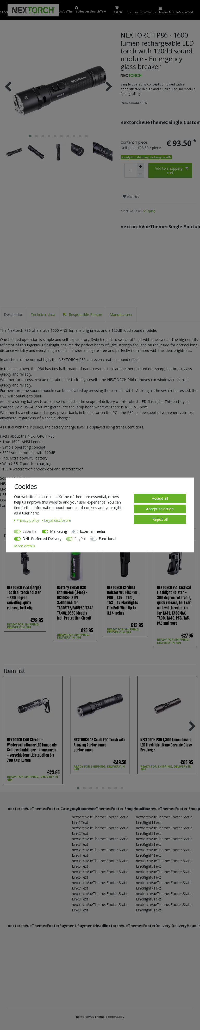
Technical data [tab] (43, 314)
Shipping (149, 211)
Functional (107, 538)
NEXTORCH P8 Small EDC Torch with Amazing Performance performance (99, 745)
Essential (29, 531)
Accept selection (160, 508)
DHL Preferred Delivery (41, 538)
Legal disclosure (57, 520)
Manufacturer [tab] (121, 314)
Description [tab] (13, 314)
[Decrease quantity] (140, 174)
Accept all (160, 498)
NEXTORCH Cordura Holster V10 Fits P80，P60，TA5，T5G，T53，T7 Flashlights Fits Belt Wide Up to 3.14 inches (124, 600)
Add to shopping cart (168, 170)
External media (92, 531)
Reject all (160, 519)
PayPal (80, 538)
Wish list (132, 196)
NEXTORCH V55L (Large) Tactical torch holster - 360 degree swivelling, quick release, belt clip (24, 597)
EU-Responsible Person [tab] (82, 314)
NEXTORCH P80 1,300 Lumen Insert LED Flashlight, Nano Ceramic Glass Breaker (166, 745)
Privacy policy (28, 520)
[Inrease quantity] (140, 166)
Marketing (58, 531)
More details (24, 545)
